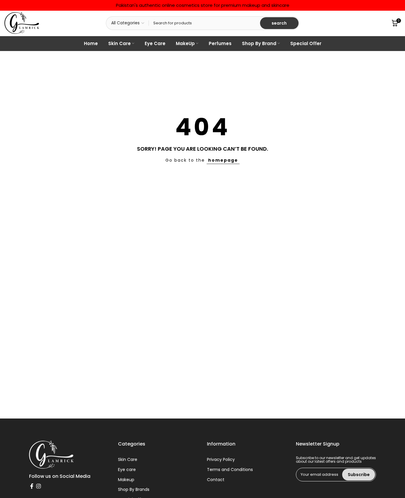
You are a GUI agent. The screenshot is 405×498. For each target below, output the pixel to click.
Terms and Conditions (230, 469)
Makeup (126, 480)
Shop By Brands (133, 489)
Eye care (127, 469)
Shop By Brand (259, 43)
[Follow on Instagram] (38, 486)
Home (91, 43)
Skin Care (119, 43)
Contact (215, 480)
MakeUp (185, 43)
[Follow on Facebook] (31, 486)
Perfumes (220, 43)
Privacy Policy (221, 459)
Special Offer (305, 43)
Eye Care (155, 43)
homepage (223, 160)
